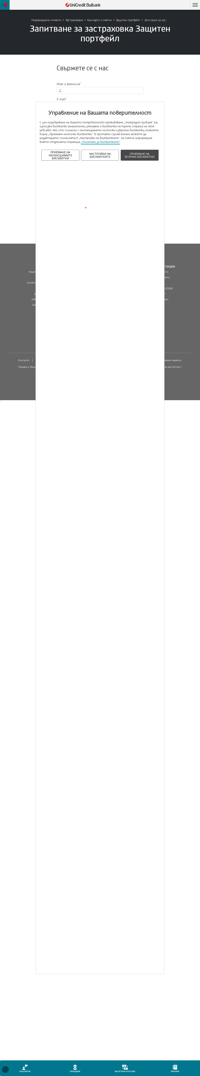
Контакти (23, 360)
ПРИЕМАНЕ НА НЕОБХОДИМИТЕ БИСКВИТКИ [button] (60, 155)
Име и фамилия (69, 84)
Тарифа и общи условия (32, 367)
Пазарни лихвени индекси (166, 360)
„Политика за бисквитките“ (100, 142)
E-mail (61, 99)
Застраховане (74, 20)
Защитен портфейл (128, 20)
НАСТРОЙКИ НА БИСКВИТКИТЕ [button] (100, 155)
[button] (195, 5)
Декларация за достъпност (166, 367)
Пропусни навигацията (169, 4)
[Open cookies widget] (5, 1070)
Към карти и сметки (99, 20)
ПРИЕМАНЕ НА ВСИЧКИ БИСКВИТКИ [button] (139, 155)
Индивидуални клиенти (46, 20)
